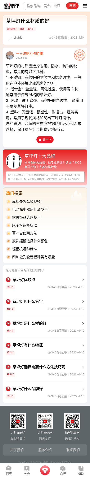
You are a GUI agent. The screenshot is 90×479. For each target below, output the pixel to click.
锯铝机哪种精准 (24, 249)
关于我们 (17, 450)
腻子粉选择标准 (24, 225)
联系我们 (73, 450)
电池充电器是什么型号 (30, 209)
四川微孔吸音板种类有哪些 (33, 257)
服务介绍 (45, 450)
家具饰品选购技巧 (26, 217)
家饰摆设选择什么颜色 (30, 241)
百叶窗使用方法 (24, 233)
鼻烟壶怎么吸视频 (26, 201)
